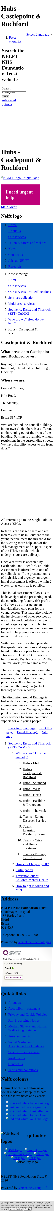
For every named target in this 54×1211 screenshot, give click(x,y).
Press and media (19, 1036)
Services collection (21, 298)
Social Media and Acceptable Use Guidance (26, 1044)
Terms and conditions (23, 1070)
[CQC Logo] (12, 955)
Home (12, 280)
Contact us (15, 1064)
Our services (17, 286)
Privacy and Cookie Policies (27, 1014)
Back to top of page (21, 728)
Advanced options (9, 102)
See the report (12, 977)
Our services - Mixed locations (29, 292)
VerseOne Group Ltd (32, 1188)
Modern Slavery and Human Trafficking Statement (27, 1028)
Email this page (27, 732)
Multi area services (21, 304)
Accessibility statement (24, 1008)
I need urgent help (19, 194)
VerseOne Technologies (34, 942)
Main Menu (9, 207)
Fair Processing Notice (24, 1020)
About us (14, 1003)
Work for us (16, 1058)
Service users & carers (23, 1052)
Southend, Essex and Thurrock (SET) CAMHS (29, 311)
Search (6, 88)
